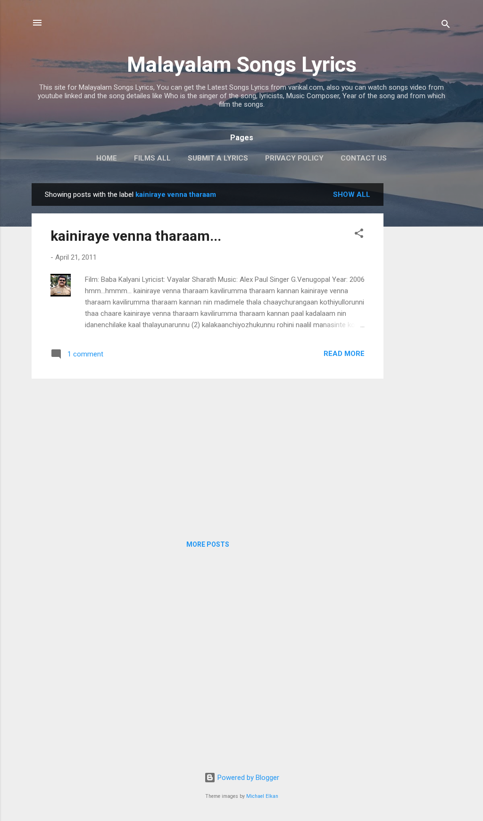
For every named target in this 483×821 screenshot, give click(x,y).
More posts (207, 544)
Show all (351, 194)
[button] (359, 235)
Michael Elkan (262, 796)
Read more (344, 353)
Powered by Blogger (247, 777)
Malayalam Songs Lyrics (242, 64)
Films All (152, 158)
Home (106, 158)
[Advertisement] (421, 324)
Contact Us (364, 158)
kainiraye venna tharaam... (135, 236)
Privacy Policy (294, 158)
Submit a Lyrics (218, 158)
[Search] (445, 25)
